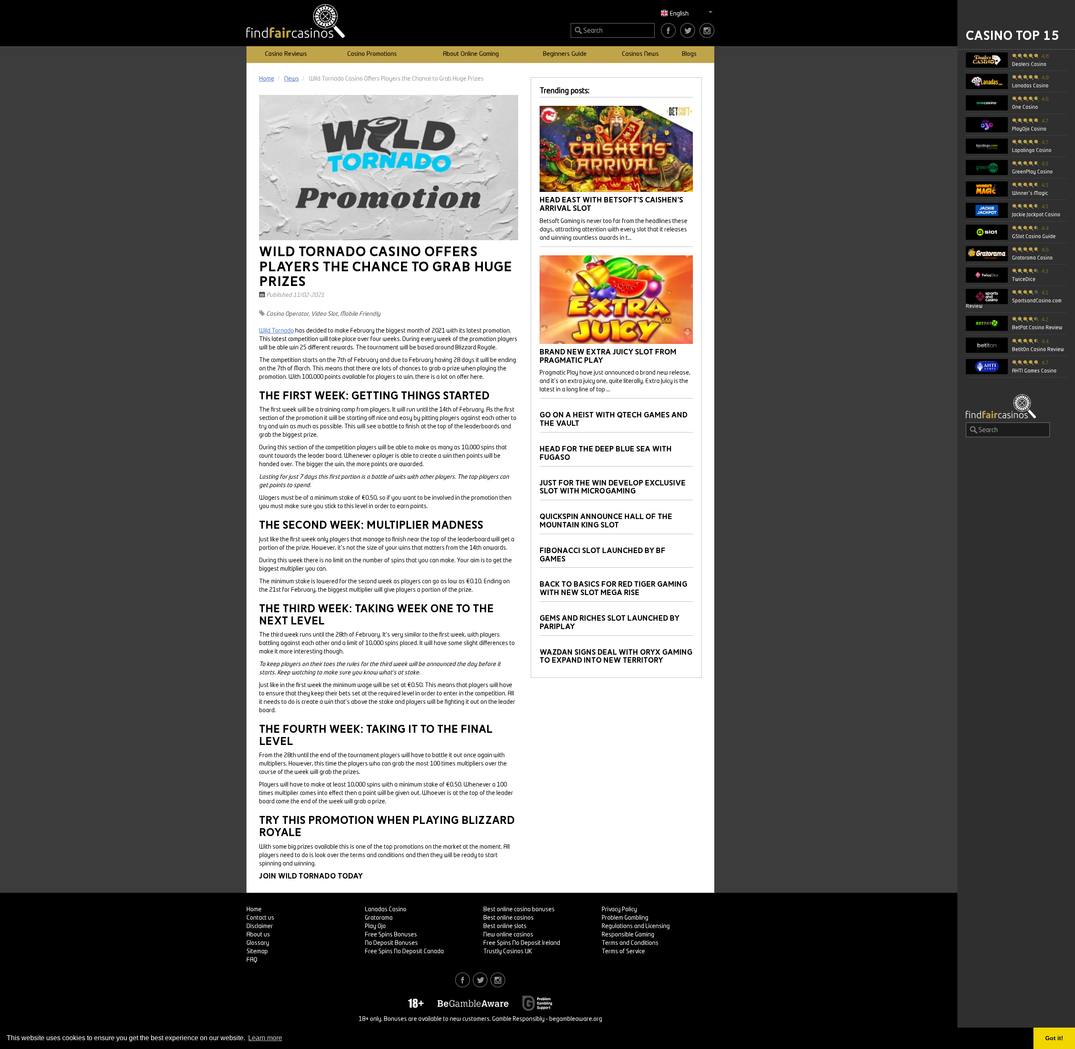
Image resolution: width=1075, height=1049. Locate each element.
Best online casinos (508, 918)
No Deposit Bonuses (391, 943)
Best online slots (505, 926)
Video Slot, (325, 314)
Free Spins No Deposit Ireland (521, 943)
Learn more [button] (265, 1037)
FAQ (251, 960)
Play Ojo (375, 926)
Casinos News (640, 54)
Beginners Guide (565, 54)
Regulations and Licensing (636, 926)
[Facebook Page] (668, 30)
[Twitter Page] (687, 30)
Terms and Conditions (630, 943)
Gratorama (379, 918)
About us (258, 935)
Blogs (689, 54)
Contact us (260, 918)
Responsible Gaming (628, 935)
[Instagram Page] (707, 30)
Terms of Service (623, 952)
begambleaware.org (575, 1019)
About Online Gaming (471, 54)
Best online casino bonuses (519, 910)
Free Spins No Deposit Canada (404, 952)
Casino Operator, (288, 314)
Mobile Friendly (360, 314)
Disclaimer (259, 926)
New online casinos (508, 935)
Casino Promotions (372, 54)
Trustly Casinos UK (507, 952)
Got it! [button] (1054, 1038)
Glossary (257, 943)
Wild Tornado (276, 331)
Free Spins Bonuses (391, 935)
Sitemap (257, 952)
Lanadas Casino (385, 910)
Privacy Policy (619, 910)
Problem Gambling (625, 918)
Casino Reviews (286, 54)
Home (254, 910)
